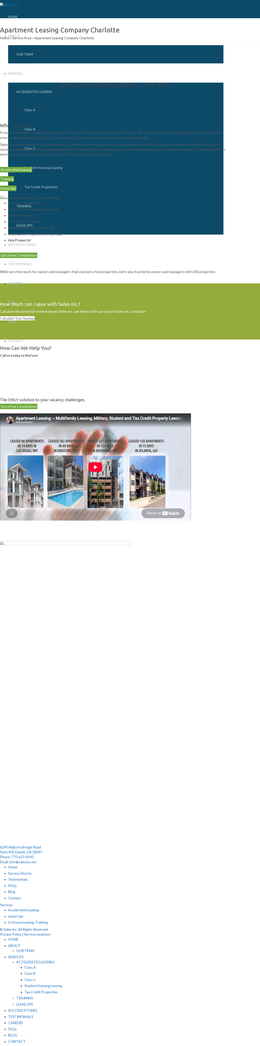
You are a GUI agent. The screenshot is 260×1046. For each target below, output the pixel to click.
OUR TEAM (24, 54)
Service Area (21, 38)
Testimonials (18, 879)
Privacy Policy (11, 934)
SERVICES (15, 73)
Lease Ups (8, 188)
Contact (14, 898)
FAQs (12, 886)
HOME (13, 17)
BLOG (12, 321)
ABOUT (14, 946)
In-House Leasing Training (28, 922)
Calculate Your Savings (17, 318)
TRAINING (23, 206)
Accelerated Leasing (16, 170)
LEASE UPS (24, 1004)
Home (4, 38)
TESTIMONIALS (19, 264)
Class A (29, 110)
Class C (30, 980)
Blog (11, 892)
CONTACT (16, 341)
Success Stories (20, 873)
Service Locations (37, 934)
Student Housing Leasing (43, 168)
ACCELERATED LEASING (34, 92)
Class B (29, 129)
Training (7, 179)
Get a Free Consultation (19, 255)
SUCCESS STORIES (22, 245)
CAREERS (15, 283)
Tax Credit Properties (41, 187)
